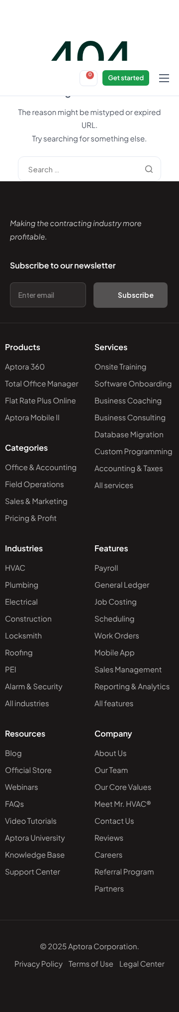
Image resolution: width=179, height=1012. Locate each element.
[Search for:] (89, 169)
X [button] (173, 9)
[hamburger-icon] (164, 78)
